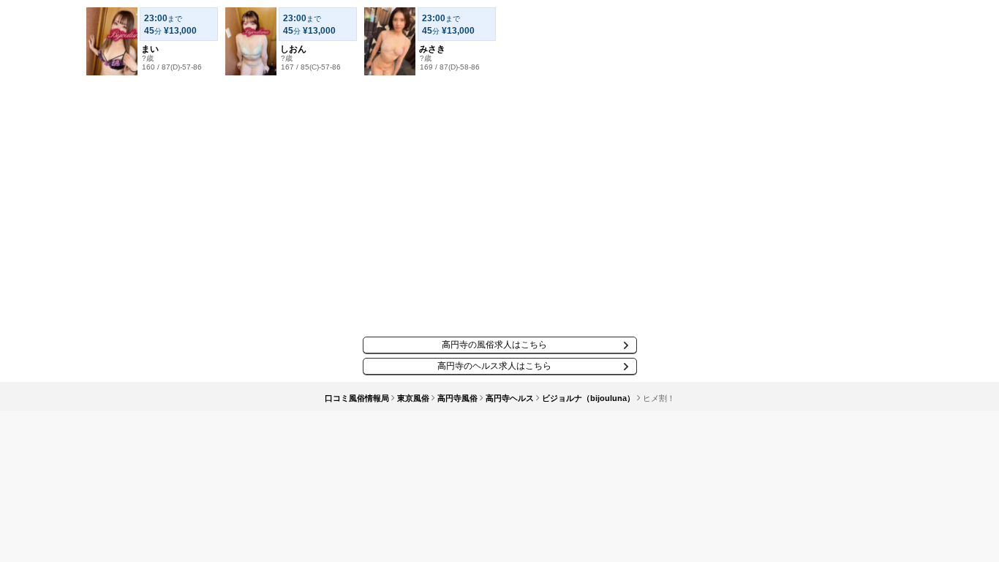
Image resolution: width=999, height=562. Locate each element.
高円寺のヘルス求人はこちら (494, 366)
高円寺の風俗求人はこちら (494, 345)
